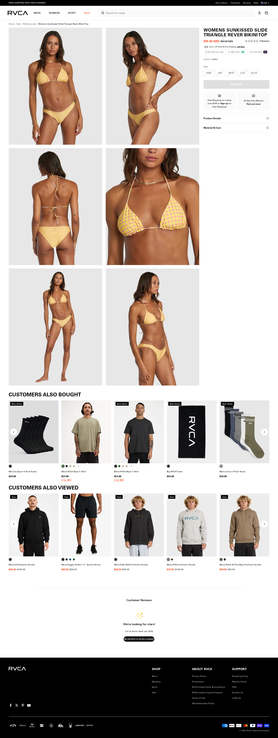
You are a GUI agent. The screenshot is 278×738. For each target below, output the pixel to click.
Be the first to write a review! (139, 639)
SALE (87, 12)
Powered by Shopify (260, 730)
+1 (78, 466)
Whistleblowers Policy (203, 703)
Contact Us (237, 692)
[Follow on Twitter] (17, 705)
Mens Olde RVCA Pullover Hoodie (131, 564)
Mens (37, 12)
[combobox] (180, 13)
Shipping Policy (240, 676)
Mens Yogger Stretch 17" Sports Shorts (80, 564)
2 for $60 (66, 479)
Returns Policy (239, 681)
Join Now (241, 47)
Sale (154, 692)
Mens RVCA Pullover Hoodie (181, 564)
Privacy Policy (199, 676)
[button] (38, 13)
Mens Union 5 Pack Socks (232, 471)
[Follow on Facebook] (11, 705)
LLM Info (236, 698)
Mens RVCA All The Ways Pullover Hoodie (240, 564)
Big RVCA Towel (175, 471)
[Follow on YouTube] (29, 705)
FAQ (234, 687)
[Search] (101, 13)
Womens (54, 12)
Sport (72, 12)
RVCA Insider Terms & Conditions (208, 687)
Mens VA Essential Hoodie (22, 564)
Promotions (198, 681)
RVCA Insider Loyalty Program (207, 692)
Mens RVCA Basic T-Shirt (73, 471)
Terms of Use (198, 698)
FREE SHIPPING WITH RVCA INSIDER (27, 2)
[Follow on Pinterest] (23, 705)
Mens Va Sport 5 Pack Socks (23, 471)
